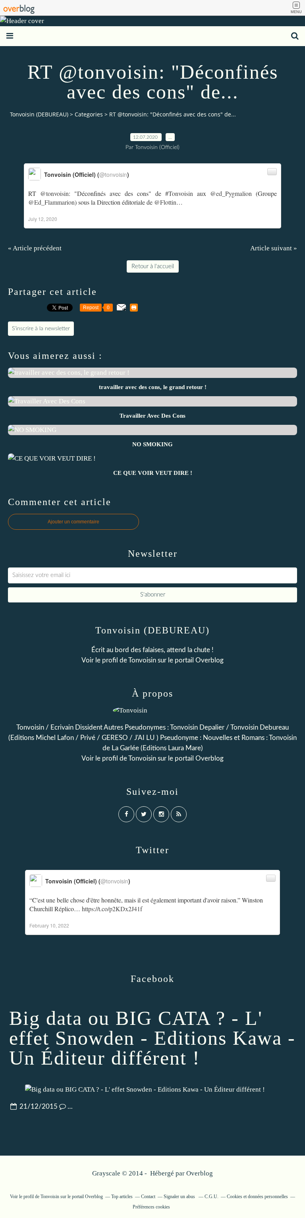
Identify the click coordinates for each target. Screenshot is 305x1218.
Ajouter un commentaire (73, 522)
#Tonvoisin (179, 193)
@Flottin (165, 202)
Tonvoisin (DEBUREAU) (39, 114)
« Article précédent (35, 248)
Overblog (199, 1173)
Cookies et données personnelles (257, 1196)
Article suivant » (273, 248)
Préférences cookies (151, 1207)
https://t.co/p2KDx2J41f (112, 908)
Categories (89, 114)
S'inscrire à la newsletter (41, 328)
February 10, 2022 (49, 925)
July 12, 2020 (42, 218)
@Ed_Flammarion (51, 202)
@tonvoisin (54, 193)
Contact (148, 1196)
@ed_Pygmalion (231, 193)
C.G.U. (211, 1196)
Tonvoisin (142, 660)
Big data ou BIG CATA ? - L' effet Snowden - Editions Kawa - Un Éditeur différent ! (152, 1038)
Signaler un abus (180, 1196)
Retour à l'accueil (152, 266)
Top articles (122, 1196)
